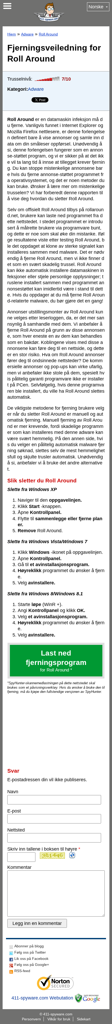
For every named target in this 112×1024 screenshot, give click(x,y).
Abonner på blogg (29, 946)
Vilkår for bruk (58, 1019)
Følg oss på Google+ (31, 964)
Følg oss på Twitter (30, 952)
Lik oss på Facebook (31, 958)
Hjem (11, 34)
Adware (27, 34)
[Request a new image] (72, 855)
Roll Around (48, 34)
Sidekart (83, 1019)
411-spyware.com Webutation (42, 998)
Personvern (31, 1019)
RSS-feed (22, 971)
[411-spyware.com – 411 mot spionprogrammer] (49, 12)
